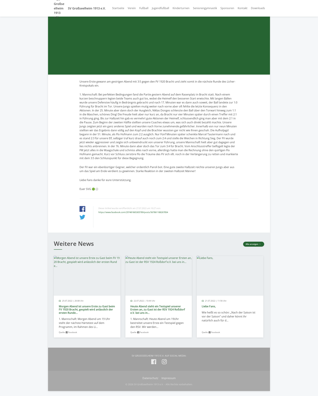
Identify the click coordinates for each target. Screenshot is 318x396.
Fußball (143, 8)
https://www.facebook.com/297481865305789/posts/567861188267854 (133, 212)
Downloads (258, 8)
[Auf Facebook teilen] (82, 209)
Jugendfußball (160, 8)
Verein (132, 8)
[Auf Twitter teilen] (82, 217)
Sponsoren (227, 8)
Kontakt (242, 8)
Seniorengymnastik (205, 8)
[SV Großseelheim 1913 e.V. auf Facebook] (153, 362)
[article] (87, 297)
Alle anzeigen (252, 244)
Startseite (118, 8)
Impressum (168, 378)
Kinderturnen (181, 8)
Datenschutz (150, 378)
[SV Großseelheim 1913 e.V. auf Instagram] (164, 362)
